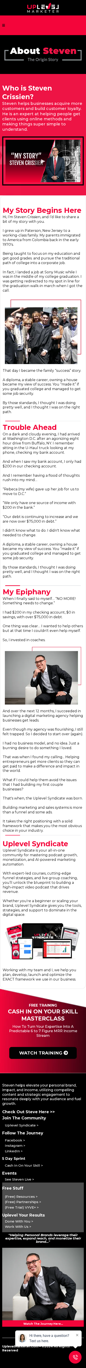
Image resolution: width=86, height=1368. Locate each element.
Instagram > (15, 1145)
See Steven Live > (19, 1179)
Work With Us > (18, 1226)
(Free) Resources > (21, 1196)
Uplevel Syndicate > (22, 1125)
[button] (3, 25)
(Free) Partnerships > (23, 1202)
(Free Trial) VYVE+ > (22, 1207)
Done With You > (19, 1221)
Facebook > (15, 1140)
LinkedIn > (14, 1151)
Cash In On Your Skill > (24, 1165)
